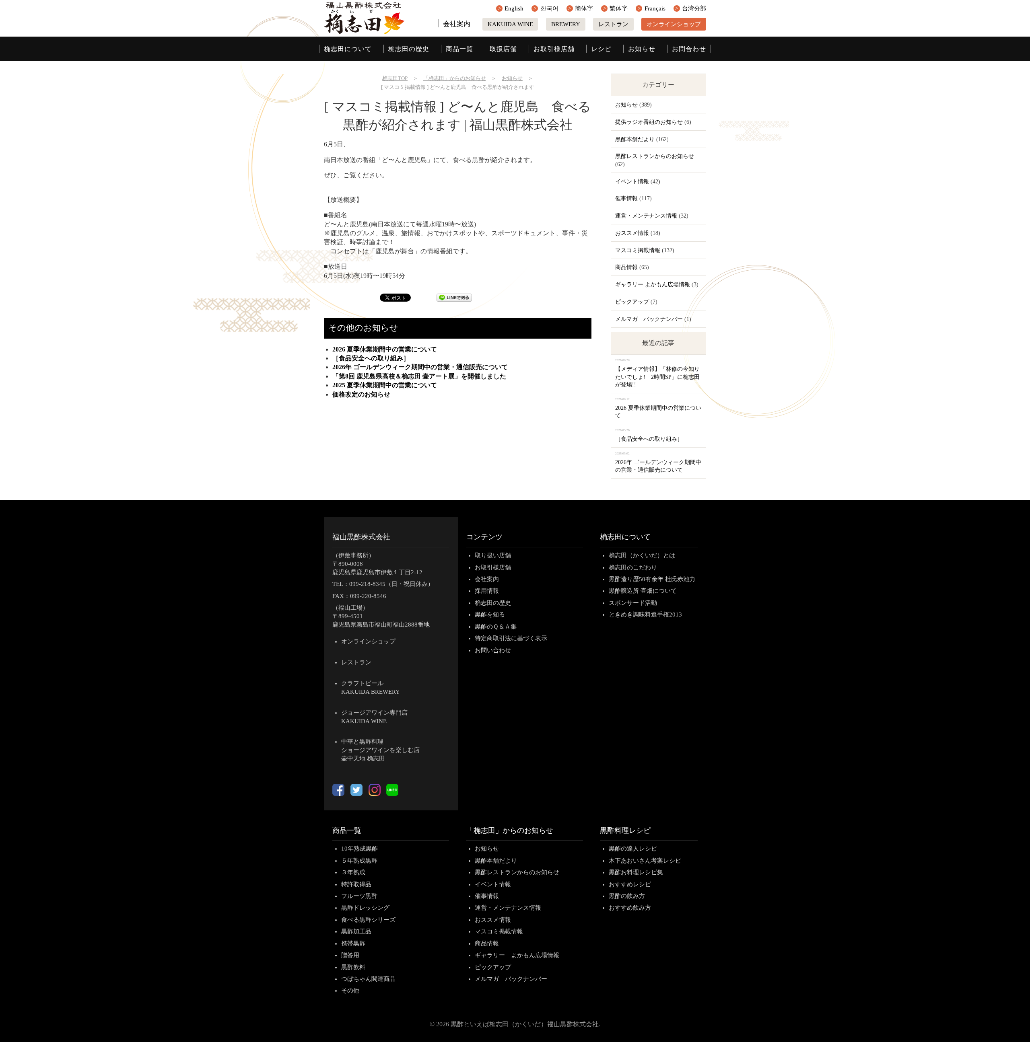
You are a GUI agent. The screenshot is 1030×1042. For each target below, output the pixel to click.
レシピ (601, 48)
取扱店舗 (503, 48)
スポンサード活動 (633, 603)
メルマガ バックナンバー (649, 319)
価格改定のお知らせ (361, 394)
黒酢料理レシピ (625, 830)
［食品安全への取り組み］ (371, 358)
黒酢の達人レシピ (633, 848)
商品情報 (626, 267)
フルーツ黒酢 (359, 896)
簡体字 (584, 8)
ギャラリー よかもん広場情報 (652, 285)
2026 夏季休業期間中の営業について (384, 349)
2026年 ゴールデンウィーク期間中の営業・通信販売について (420, 367)
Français (655, 8)
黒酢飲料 (353, 967)
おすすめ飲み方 (630, 907)
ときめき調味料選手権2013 (645, 614)
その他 (350, 990)
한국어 (549, 8)
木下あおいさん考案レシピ (645, 860)
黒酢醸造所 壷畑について (643, 591)
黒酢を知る (490, 614)
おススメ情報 (632, 233)
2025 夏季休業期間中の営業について (384, 385)
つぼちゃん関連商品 (368, 979)
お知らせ (641, 48)
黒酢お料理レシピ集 (636, 872)
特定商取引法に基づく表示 (511, 638)
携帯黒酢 (353, 943)
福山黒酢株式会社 (361, 537)
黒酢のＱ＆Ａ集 (496, 626)
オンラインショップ (674, 24)
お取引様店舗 (554, 48)
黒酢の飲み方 (627, 896)
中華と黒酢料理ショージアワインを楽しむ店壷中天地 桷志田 (380, 750)
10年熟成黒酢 (359, 848)
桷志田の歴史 (408, 48)
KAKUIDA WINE (510, 24)
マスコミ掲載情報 (637, 250)
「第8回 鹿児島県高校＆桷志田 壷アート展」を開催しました (419, 376)
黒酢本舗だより (635, 139)
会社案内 (456, 24)
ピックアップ (632, 302)
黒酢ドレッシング (365, 907)
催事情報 (626, 198)
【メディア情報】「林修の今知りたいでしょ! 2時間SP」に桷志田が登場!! (657, 377)
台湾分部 (694, 8)
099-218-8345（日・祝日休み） (391, 584)
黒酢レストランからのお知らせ (654, 156)
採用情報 (487, 591)
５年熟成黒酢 (359, 860)
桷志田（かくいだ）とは (642, 555)
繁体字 (619, 8)
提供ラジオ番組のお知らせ (649, 122)
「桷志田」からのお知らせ (509, 830)
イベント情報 (632, 182)
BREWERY (565, 24)
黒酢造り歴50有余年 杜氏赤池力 (652, 579)
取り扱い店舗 (493, 555)
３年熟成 (353, 872)
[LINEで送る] (454, 299)
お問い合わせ (493, 650)
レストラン (613, 24)
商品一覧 (459, 48)
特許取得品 (356, 884)
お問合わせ (689, 48)
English (514, 8)
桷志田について (348, 48)
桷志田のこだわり (633, 567)
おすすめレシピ (630, 884)
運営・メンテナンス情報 (646, 216)
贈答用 (350, 955)
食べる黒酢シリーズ (368, 920)
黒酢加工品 (356, 931)
